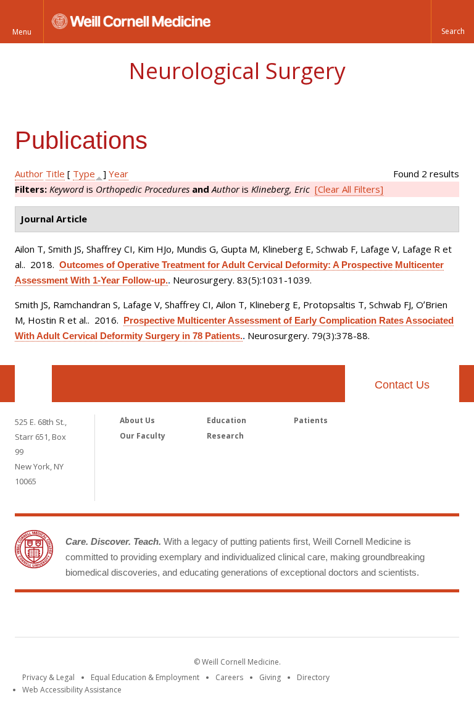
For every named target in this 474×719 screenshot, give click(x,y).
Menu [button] (21, 32)
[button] (452, 21)
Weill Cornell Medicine (237, 617)
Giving (270, 677)
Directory (313, 677)
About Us (137, 420)
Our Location (33, 383)
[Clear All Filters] (349, 189)
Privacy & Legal (48, 677)
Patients (311, 420)
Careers (229, 677)
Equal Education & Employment (145, 677)
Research (225, 436)
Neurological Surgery (237, 71)
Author (29, 173)
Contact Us (402, 385)
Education (226, 420)
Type (84, 173)
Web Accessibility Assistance (72, 689)
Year (118, 173)
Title (55, 173)
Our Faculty (142, 436)
